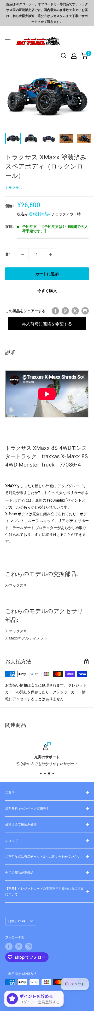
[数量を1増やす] (50, 254)
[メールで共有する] (85, 310)
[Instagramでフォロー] (28, 946)
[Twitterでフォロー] (18, 946)
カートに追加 (47, 273)
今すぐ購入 (47, 290)
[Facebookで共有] (55, 310)
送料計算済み (40, 214)
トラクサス (13, 188)
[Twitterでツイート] (75, 310)
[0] (84, 56)
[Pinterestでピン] (65, 310)
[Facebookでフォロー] (9, 946)
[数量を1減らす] (22, 254)
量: (7, 254)
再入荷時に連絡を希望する (47, 323)
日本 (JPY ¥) (16, 921)
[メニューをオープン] (7, 41)
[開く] (64, 56)
